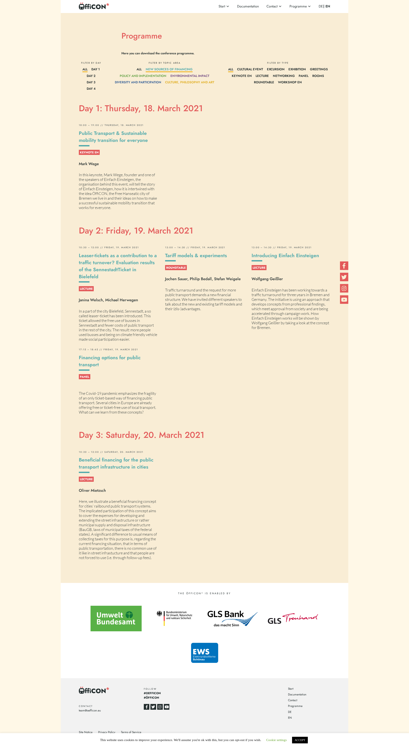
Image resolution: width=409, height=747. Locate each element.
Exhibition (297, 69)
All (85, 69)
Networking (284, 76)
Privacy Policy (106, 732)
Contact (272, 6)
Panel (303, 76)
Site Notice (85, 732)
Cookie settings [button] (276, 740)
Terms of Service (131, 732)
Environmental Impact (189, 76)
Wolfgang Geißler (267, 279)
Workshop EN (290, 82)
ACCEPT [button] (300, 740)
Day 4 (91, 88)
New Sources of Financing (169, 69)
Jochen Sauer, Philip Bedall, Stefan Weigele (203, 279)
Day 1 (95, 69)
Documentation (248, 6)
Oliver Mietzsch (92, 490)
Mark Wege (89, 164)
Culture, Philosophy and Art (189, 82)
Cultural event (250, 69)
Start (222, 6)
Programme (298, 6)
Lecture (262, 76)
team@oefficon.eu (90, 710)
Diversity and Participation (138, 82)
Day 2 (91, 76)
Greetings (319, 69)
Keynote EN (242, 76)
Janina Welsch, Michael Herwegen (108, 300)
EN (327, 6)
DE (321, 6)
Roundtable (264, 82)
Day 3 (91, 82)
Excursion (276, 69)
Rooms (318, 76)
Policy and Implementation (143, 76)
